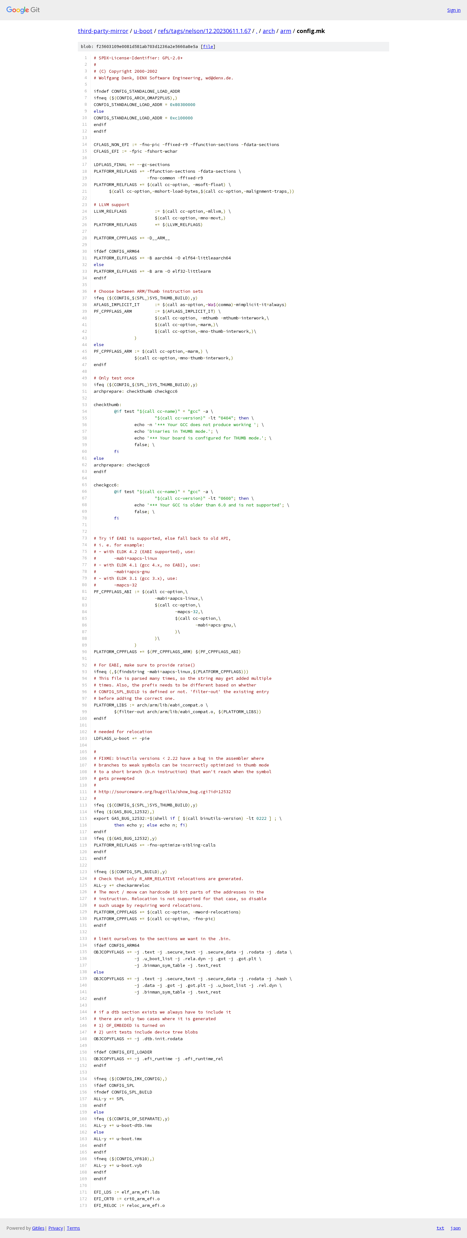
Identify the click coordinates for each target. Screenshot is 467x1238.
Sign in (454, 10)
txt (440, 1228)
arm (285, 31)
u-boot (143, 31)
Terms (73, 1228)
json (455, 1228)
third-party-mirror (103, 31)
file (208, 46)
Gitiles (38, 1228)
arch (269, 31)
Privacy (55, 1228)
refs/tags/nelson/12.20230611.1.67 (204, 31)
